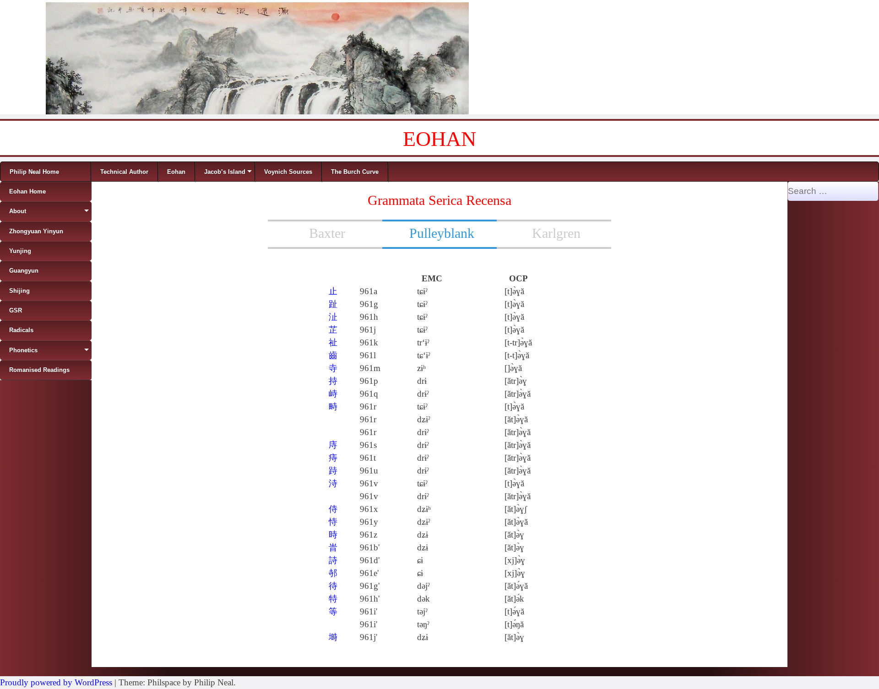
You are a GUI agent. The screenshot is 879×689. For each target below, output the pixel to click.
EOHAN (439, 139)
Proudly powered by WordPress (56, 682)
